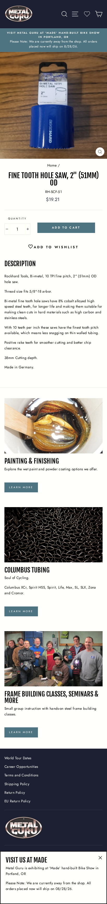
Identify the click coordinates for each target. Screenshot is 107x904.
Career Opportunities (21, 766)
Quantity (17, 218)
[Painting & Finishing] (53, 425)
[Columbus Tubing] (53, 534)
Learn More (21, 487)
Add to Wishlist (56, 247)
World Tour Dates (17, 758)
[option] (53, 40)
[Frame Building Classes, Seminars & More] (53, 658)
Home (52, 165)
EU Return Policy (17, 801)
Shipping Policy (16, 783)
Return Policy (14, 792)
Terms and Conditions (21, 775)
